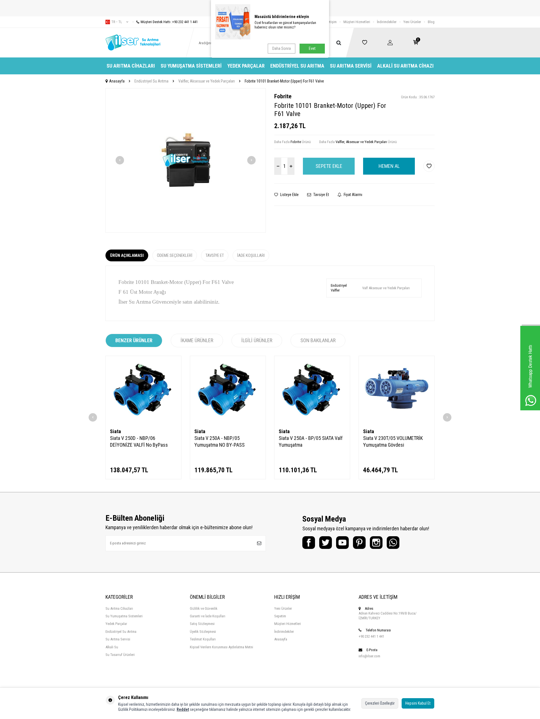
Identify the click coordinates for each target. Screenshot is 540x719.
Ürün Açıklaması (127, 255)
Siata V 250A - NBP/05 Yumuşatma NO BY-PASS (219, 441)
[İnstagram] (376, 542)
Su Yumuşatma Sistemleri (191, 66)
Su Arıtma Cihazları (131, 66)
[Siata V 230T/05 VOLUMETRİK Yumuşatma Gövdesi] (396, 390)
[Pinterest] (359, 542)
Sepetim (280, 616)
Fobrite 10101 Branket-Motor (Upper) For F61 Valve (284, 81)
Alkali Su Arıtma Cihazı (405, 66)
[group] (186, 160)
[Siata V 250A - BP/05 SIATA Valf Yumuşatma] (312, 390)
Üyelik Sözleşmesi (203, 631)
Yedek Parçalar (246, 66)
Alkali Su (111, 647)
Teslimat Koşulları (203, 639)
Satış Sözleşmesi (202, 624)
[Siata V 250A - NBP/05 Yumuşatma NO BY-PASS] (228, 390)
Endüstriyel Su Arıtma (297, 66)
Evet (312, 48)
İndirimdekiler (387, 22)
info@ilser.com (369, 656)
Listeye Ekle (289, 194)
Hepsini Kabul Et (418, 703)
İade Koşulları (251, 255)
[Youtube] (342, 542)
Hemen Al (389, 166)
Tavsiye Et (320, 194)
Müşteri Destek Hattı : (169, 22)
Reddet (183, 709)
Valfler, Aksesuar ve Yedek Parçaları (206, 81)
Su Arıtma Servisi (351, 66)
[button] (120, 160)
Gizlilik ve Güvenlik (203, 608)
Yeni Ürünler (412, 22)
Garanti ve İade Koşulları (207, 616)
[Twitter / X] (325, 542)
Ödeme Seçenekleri (174, 255)
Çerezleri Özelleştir (380, 703)
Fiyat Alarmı (352, 194)
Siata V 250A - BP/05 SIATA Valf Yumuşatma (311, 441)
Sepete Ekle (329, 166)
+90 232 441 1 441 (371, 636)
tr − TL (116, 22)
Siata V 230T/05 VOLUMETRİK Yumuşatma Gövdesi (393, 441)
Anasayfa (117, 81)
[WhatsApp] (393, 542)
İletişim (331, 22)
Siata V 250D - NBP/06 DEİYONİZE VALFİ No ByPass (139, 441)
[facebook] (308, 542)
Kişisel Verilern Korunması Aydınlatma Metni (221, 647)
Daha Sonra (281, 48)
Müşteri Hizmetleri (356, 22)
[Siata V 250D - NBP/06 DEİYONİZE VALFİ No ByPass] (143, 390)
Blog (431, 22)
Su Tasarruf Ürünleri (120, 655)
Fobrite (282, 96)
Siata (115, 431)
